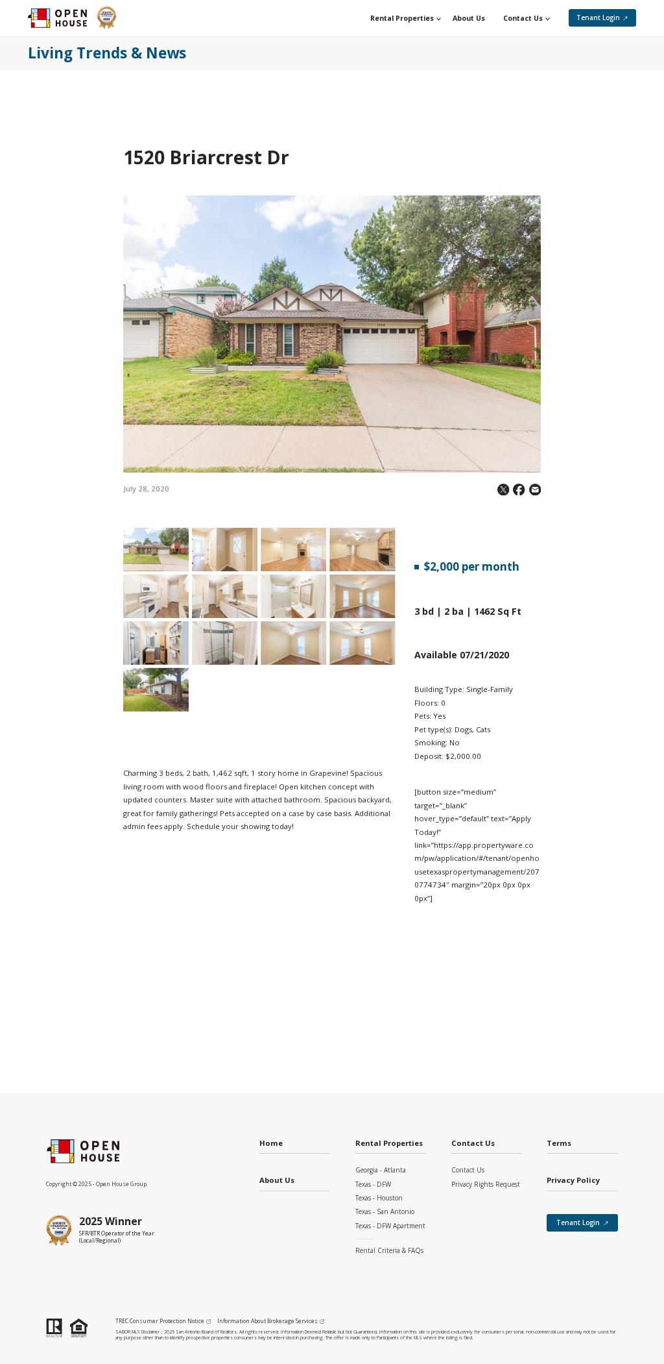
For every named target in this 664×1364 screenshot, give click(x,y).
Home (271, 1143)
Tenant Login (598, 17)
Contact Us (467, 1169)
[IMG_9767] (156, 643)
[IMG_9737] (156, 549)
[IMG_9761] (293, 596)
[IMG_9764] (362, 596)
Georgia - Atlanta (380, 1169)
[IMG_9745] (293, 549)
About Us (276, 1180)
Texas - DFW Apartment (390, 1225)
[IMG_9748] (362, 549)
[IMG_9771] (293, 643)
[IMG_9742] (224, 549)
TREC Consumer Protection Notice (159, 1321)
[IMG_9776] (156, 690)
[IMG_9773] (362, 643)
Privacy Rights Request (485, 1184)
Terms (559, 1143)
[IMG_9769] (224, 643)
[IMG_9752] (156, 596)
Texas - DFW (373, 1184)
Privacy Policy (573, 1180)
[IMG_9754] (224, 596)
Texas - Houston (379, 1197)
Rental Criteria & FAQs (389, 1250)
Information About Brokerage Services (267, 1321)
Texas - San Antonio (384, 1211)
